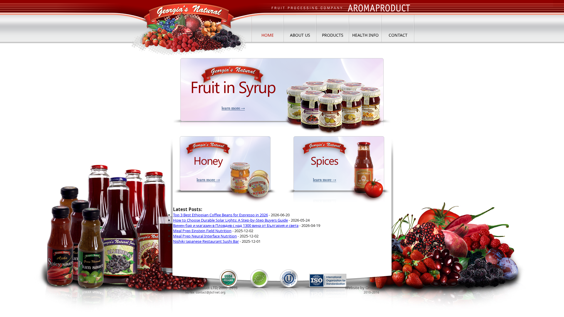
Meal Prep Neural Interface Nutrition (205, 236)
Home (267, 35)
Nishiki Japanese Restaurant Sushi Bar (206, 241)
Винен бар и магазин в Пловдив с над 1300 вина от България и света (235, 225)
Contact (398, 35)
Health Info (365, 35)
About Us (300, 35)
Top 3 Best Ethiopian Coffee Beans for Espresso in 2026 (220, 214)
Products (332, 35)
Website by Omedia (362, 287)
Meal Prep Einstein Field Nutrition (202, 230)
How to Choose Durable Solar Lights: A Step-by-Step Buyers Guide (230, 220)
